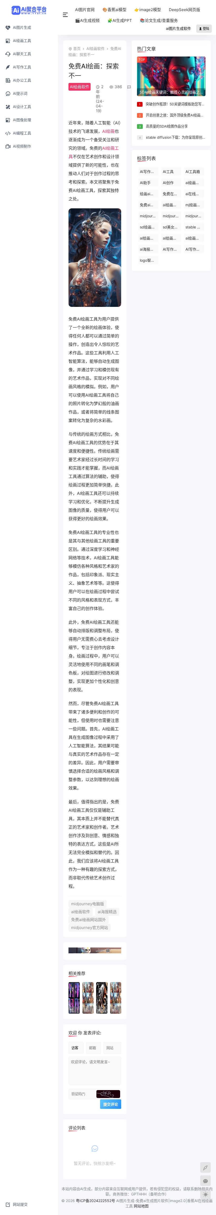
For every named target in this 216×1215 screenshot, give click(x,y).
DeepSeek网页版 (184, 9)
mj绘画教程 (194, 205)
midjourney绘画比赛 (194, 216)
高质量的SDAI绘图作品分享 (167, 126)
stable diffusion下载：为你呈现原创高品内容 (181, 137)
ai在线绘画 (194, 193)
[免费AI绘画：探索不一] (94, 305)
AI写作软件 (172, 249)
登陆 (205, 29)
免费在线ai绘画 (172, 193)
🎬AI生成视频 (87, 20)
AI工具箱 (192, 171)
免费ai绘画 (149, 205)
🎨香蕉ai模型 (114, 9)
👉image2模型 (147, 9)
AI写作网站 (194, 249)
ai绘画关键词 (194, 182)
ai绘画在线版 (149, 238)
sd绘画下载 (149, 227)
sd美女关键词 (172, 227)
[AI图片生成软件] (29, 9)
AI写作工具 (149, 171)
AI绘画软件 (95, 48)
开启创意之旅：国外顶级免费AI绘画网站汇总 (180, 115)
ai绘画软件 (80, 911)
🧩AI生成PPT (119, 20)
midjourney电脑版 (87, 903)
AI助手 (145, 182)
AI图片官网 (85, 9)
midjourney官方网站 (89, 927)
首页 (77, 48)
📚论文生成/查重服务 (159, 20)
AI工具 (168, 171)
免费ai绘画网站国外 (88, 919)
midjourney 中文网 (149, 216)
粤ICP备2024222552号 (96, 1200)
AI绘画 (108, 131)
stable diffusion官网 (194, 227)
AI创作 (168, 182)
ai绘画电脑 (171, 205)
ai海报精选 (107, 911)
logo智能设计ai (149, 260)
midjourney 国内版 (172, 216)
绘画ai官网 (149, 193)
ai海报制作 (149, 249)
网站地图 (141, 1206)
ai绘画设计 (194, 238)
